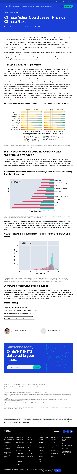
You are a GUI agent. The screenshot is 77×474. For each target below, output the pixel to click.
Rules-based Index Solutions (9, 439)
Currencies (41, 441)
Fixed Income (18, 459)
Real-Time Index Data (31, 453)
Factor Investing (18, 448)
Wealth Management (19, 439)
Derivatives (41, 442)
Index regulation (65, 448)
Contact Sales (68, 6)
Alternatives (41, 439)
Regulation (41, 456)
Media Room (53, 450)
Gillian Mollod (27, 26)
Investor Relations (54, 459)
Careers (52, 456)
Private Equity (41, 450)
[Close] (75, 470)
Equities (17, 458)
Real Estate (18, 464)
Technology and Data (54, 453)
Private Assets (18, 462)
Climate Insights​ (18, 451)
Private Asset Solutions (8, 442)
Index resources (30, 456)
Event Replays (53, 448)
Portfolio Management (20, 442)
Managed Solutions (19, 444)
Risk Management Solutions (9, 457)
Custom (28, 450)
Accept (57, 470)
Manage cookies (65, 454)
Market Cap (29, 439)
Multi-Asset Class (19, 461)
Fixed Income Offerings (8, 441)
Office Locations (54, 458)
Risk (40, 458)
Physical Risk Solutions (20, 453)
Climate (28, 447)
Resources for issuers (66, 449)
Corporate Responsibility (55, 444)
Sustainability (29, 445)
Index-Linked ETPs (30, 451)
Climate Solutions (7, 448)
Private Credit (41, 448)
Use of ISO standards (66, 446)
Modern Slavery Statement (67, 445)
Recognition (53, 451)
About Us (52, 441)
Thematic (29, 448)
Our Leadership (53, 442)
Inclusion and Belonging (55, 445)
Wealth (40, 461)
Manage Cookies (47, 470)
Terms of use (64, 442)
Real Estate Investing (19, 445)
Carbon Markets (18, 450)
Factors (28, 441)
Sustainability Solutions (8, 446)
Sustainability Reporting (20, 456)
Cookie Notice (26, 470)
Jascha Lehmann (20, 26)
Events (52, 447)
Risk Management (19, 441)
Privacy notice (64, 443)
